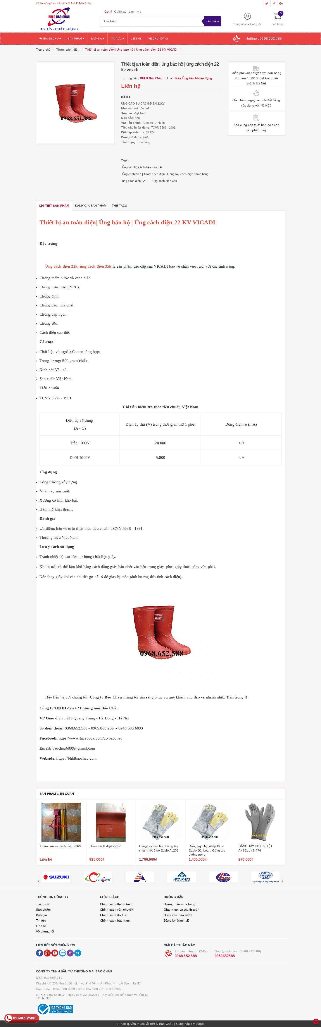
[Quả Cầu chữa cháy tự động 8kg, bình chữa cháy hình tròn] (259, 822)
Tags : (125, 160)
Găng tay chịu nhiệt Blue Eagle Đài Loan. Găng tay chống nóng (157, 850)
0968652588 (225, 956)
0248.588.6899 (64, 989)
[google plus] (281, 3)
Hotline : (263, 38)
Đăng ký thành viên (178, 920)
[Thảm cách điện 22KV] (61, 822)
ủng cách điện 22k (134, 180)
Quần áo (120, 11)
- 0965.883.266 (110, 989)
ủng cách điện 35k (165, 180)
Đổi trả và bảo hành (178, 915)
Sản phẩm (75, 38)
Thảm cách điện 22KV (55, 846)
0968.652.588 (186, 956)
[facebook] (274, 3)
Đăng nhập (240, 24)
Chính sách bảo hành (115, 920)
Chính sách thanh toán (116, 904)
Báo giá (97, 38)
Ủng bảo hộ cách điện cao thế (142, 167)
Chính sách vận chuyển (117, 909)
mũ (139, 11)
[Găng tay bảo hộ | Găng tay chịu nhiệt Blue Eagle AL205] (110, 822)
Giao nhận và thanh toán (181, 909)
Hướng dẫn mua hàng (179, 904)
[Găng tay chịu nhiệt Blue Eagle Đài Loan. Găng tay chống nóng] (160, 822)
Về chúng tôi (158, 38)
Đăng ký (255, 24)
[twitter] (266, 3)
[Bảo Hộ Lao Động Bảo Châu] (64, 20)
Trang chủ (50, 38)
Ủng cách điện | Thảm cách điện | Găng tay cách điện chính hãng (165, 174)
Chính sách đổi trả (113, 915)
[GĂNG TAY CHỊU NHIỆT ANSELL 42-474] (210, 822)
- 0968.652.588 (87, 989)
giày (132, 11)
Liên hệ (136, 38)
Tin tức (117, 38)
